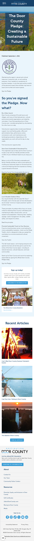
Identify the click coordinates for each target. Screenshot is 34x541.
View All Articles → (8, 310)
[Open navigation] (4, 3)
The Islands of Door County (10, 435)
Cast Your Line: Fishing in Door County (14, 399)
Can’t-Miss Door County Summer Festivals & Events (15, 362)
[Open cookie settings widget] (3, 538)
